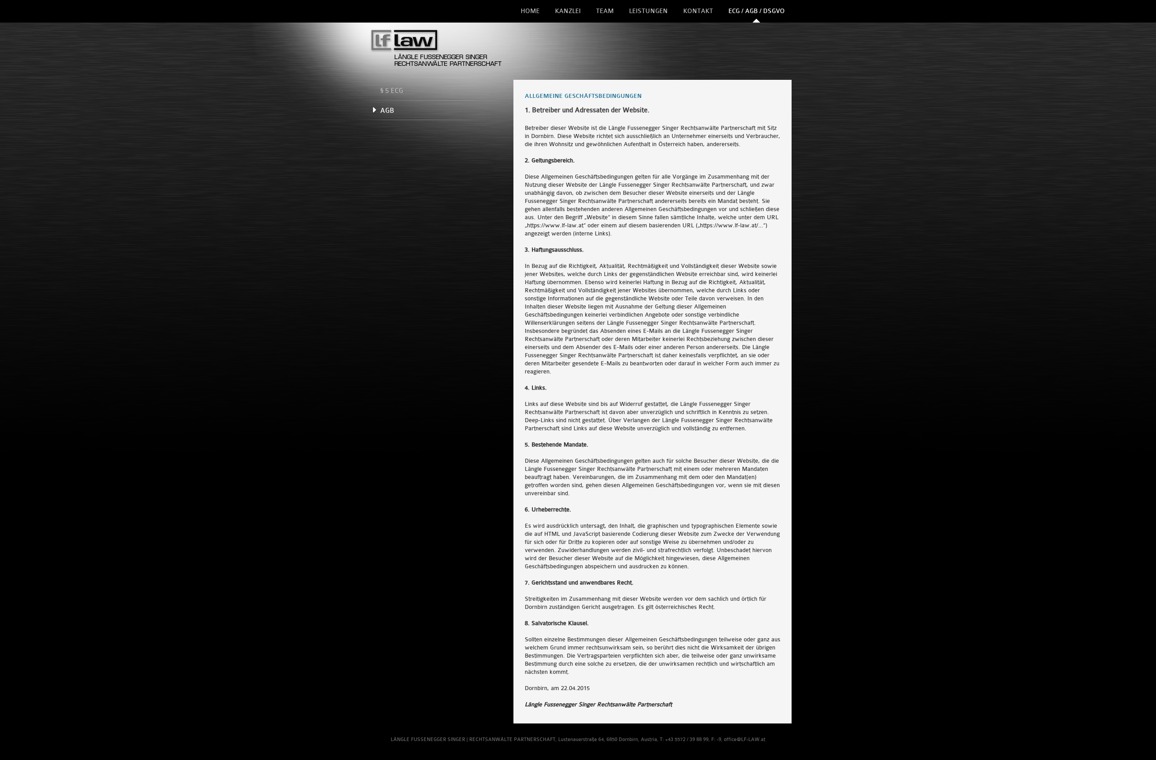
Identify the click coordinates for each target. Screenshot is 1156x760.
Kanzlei (568, 11)
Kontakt (698, 11)
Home (530, 11)
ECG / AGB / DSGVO (756, 11)
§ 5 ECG (391, 91)
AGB (387, 111)
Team (605, 11)
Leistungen (648, 11)
